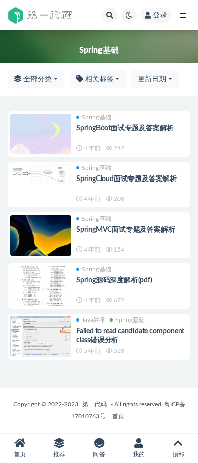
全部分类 (36, 79)
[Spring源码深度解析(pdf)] (40, 290)
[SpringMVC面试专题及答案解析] (40, 235)
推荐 (59, 454)
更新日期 (152, 79)
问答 (99, 454)
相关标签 (98, 79)
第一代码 (94, 404)
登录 (160, 15)
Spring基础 (96, 117)
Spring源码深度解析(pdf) (114, 280)
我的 (139, 454)
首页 (118, 416)
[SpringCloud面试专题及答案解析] (40, 174)
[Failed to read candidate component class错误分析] (40, 341)
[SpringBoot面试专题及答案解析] (40, 134)
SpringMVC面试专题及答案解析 (125, 229)
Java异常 (94, 320)
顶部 (178, 454)
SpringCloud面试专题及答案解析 (126, 179)
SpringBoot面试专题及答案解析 (125, 128)
